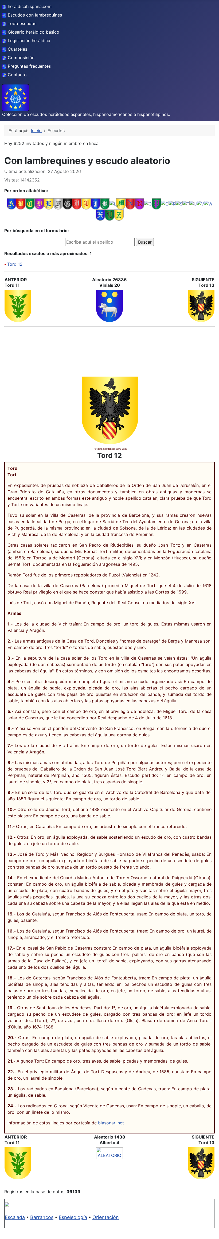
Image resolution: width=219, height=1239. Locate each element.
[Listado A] (11, 203)
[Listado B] (20, 203)
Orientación (105, 1217)
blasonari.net (111, 1122)
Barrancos (41, 1217)
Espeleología (73, 1217)
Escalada (15, 1217)
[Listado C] (30, 203)
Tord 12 (14, 264)
